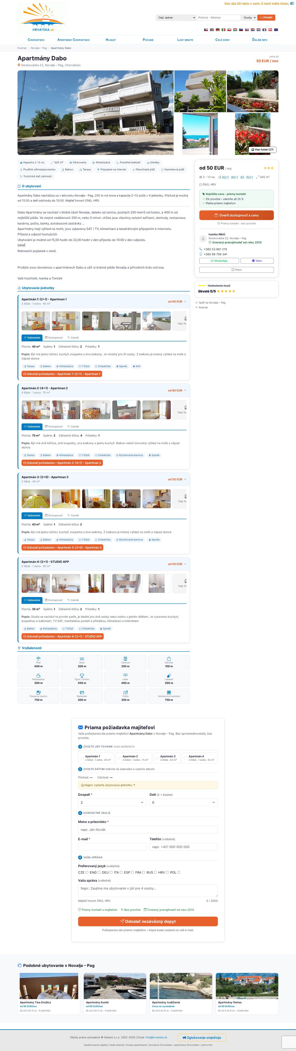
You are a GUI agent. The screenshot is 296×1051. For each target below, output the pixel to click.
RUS (150, 872)
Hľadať (267, 17)
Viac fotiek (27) (264, 149)
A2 (242, 177)
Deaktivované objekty (96, 1045)
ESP (127, 872)
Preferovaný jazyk (99, 866)
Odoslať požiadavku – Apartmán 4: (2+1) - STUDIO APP (64, 636)
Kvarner (22, 47)
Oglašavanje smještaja (204, 1038)
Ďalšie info (259, 39)
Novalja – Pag (39, 47)
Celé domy (222, 39)
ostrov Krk (206, 1045)
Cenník (75, 337)
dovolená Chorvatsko (160, 1045)
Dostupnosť (55, 337)
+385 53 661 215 (215, 249)
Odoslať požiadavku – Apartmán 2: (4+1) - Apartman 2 (64, 462)
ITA (117, 872)
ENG (94, 872)
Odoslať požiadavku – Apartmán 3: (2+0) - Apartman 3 (64, 547)
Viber (259, 260)
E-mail (84, 839)
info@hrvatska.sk (156, 1037)
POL (173, 872)
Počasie (148, 39)
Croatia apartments (136, 1045)
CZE (82, 872)
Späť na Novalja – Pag (212, 302)
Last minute (185, 39)
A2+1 (225, 177)
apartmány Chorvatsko (186, 1045)
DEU (106, 872)
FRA (138, 872)
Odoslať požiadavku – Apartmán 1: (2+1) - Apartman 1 (63, 374)
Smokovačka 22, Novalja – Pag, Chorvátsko (51, 65)
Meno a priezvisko (93, 822)
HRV (162, 872)
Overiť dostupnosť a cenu (239, 215)
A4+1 (234, 177)
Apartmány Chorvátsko (73, 39)
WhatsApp (220, 260)
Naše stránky (117, 1045)
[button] (236, 289)
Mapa (238, 269)
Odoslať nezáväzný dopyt (150, 921)
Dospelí (85, 795)
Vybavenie (33, 337)
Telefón (162, 839)
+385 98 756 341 (215, 254)
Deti (161, 795)
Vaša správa (94, 880)
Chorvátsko (36, 39)
